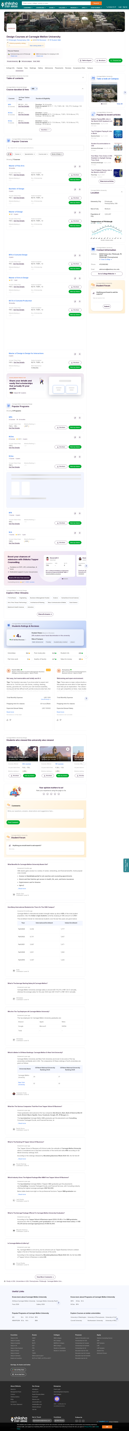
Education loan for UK (81, 1358)
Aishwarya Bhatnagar (97, 148)
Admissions (49, 68)
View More (44, 130)
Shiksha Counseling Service (104, 1338)
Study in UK (14, 1345)
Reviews (68, 68)
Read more (10, 712)
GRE (53, 116)
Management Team (16, 1392)
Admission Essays (102, 1353)
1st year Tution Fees (15, 173)
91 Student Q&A (55, 40)
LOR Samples (101, 1348)
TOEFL (59, 106)
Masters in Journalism (60, 1350)
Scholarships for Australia (82, 1345)
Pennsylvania (21, 40)
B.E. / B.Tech (30, 1317)
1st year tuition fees (14, 767)
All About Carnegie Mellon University (23, 1301)
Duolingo (76, 106)
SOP (98, 1340)
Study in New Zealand (17, 1348)
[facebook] (76, 1421)
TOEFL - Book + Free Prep (126, 865)
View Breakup (45, 699)
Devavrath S (54, 558)
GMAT (33, 1338)
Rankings (33, 68)
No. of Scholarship (36, 178)
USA (28, 40)
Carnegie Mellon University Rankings (48, 1301)
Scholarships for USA (81, 1340)
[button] (85, 60)
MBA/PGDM (16, 1320)
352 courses (26, 764)
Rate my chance (75, 179)
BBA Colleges (57, 1345)
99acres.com (35, 1399)
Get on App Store (19, 1374)
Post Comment (13, 822)
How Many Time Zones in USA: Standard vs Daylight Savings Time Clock (101, 158)
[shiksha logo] (19, 1419)
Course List (117, 60)
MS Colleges (57, 1340)
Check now (14, 56)
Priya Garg (94, 175)
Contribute (57, 1417)
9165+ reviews (30, 582)
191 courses (59, 764)
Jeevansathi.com (36, 1402)
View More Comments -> (45, 1277)
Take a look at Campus (108, 78)
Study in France (15, 1350)
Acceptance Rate (79, 68)
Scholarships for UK (80, 1348)
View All (120, 104)
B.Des (10, 121)
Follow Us (78, 1417)
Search (96, 3)
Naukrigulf (35, 1397)
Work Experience (36, 366)
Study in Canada (15, 1340)
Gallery (40, 68)
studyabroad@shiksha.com (43, 1420)
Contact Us (111, 7)
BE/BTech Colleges (59, 1343)
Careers (13, 1394)
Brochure (102, 60)
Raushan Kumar (95, 123)
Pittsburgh (12, 40)
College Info (10, 68)
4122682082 (103, 264)
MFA (9, 104)
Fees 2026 (15, 1304)
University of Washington (78, 1317)
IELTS (49, 106)
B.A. (22, 1317)
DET (33, 1345)
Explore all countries (16, 1358)
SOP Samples (101, 1343)
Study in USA (14, 1338)
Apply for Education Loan (82, 1338)
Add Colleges (57, 1394)
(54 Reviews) (41, 40)
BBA (36, 1320)
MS (13, 1317)
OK (107, 1427)
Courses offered (13, 764)
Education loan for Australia (82, 1355)
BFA (77, 1304)
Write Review (60, 1420)
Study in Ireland (15, 1353)
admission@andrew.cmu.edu (109, 269)
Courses (19, 68)
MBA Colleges (57, 1338)
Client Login (57, 1389)
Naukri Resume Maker (38, 1394)
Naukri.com (35, 1392)
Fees (26, 68)
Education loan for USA (81, 1350)
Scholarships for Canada (82, 1343)
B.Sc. (22, 1320)
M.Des (10, 113)
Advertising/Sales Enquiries (61, 1392)
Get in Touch (36, 1417)
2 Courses (12, 419)
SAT (33, 1350)
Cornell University (76, 1320)
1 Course (11, 458)
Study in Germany (15, 1355)
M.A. (82, 1301)
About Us (13, 1389)
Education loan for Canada (82, 1353)
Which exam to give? (38, 1355)
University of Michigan (113, 1320)
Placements (59, 68)
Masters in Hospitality (59, 1348)
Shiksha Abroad (36, 1407)
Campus (90, 68)
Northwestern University (95, 1320)
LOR (98, 1345)
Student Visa (100, 1350)
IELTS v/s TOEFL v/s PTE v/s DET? (41, 1358)
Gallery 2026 (40, 1304)
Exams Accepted (36, 173)
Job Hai (34, 1409)
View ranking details (36, 45)
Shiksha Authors (15, 1397)
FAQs (12, 1399)
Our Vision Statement (16, 1404)
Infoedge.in (35, 1389)
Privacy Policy (88, 1426)
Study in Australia (15, 1343)
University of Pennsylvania (96, 1317)
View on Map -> (106, 259)
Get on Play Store (19, 1370)
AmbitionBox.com (37, 1404)
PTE (70, 106)
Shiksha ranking (13, 771)
